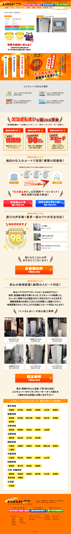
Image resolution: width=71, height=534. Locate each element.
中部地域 (11, 425)
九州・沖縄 (15, 5)
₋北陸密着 (21, 519)
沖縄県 (20, 477)
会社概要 (6, 7)
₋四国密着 (13, 523)
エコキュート (12, 7)
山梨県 (46, 429)
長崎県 (29, 474)
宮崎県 (55, 474)
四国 (13, 5)
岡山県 (20, 457)
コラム (50, 7)
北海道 (18, 5)
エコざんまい (54, 9)
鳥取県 (29, 457)
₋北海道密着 (13, 524)
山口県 (46, 457)
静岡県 (20, 429)
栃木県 (46, 418)
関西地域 (11, 441)
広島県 (11, 457)
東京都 (11, 418)
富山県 (20, 438)
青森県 (11, 410)
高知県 (29, 466)
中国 (11, 5)
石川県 (29, 438)
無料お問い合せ (57, 519)
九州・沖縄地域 (14, 469)
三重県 (11, 449)
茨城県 (55, 418)
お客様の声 (28, 7)
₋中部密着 (13, 519)
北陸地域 (11, 433)
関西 (9, 5)
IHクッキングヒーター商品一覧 (36, 517)
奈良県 (37, 446)
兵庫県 (20, 446)
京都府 (29, 446)
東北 (3, 5)
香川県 (20, 466)
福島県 (55, 410)
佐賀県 (20, 474)
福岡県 (11, 474)
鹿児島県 (11, 477)
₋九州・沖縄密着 (22, 523)
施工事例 (33, 7)
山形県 (46, 410)
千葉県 (37, 418)
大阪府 (11, 446)
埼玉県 (20, 418)
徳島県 (11, 466)
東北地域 (11, 405)
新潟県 (37, 438)
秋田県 (37, 410)
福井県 (11, 438)
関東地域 (11, 413)
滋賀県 (55, 446)
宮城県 (29, 410)
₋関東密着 (21, 517)
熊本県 (37, 474)
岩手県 (20, 410)
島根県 (37, 457)
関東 (5, 5)
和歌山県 (46, 446)
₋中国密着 (21, 521)
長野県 (37, 429)
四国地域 (11, 461)
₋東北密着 (13, 517)
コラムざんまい (57, 515)
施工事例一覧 (59, 9)
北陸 (8, 5)
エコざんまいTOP (15, 515)
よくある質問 (45, 7)
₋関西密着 (13, 521)
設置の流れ (39, 7)
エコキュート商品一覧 (35, 515)
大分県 (46, 474)
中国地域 (11, 453)
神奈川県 (29, 418)
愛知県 (11, 429)
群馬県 (11, 421)
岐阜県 (29, 429)
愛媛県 (37, 466)
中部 (6, 5)
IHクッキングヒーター (20, 7)
